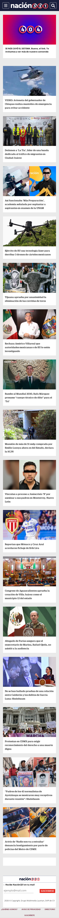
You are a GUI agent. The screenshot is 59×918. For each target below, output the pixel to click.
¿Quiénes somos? (9, 909)
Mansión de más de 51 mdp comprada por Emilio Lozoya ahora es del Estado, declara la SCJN (29, 448)
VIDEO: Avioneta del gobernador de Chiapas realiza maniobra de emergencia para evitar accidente (28, 104)
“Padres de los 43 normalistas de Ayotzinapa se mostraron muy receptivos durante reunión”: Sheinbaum (28, 795)
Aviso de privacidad (31, 909)
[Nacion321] (29, 5)
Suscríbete (29, 915)
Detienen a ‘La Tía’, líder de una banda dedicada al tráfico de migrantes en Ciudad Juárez (27, 154)
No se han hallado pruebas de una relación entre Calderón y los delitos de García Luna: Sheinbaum (29, 695)
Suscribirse (47, 891)
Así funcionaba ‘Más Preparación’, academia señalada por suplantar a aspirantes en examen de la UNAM (25, 204)
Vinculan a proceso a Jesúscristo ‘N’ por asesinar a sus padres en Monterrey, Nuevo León (29, 498)
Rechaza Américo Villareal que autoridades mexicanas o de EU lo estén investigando (27, 347)
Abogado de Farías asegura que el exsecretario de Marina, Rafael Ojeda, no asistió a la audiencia (28, 645)
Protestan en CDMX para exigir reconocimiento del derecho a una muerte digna (29, 745)
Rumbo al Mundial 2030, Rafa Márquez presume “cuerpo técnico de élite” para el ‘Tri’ (28, 397)
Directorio (50, 909)
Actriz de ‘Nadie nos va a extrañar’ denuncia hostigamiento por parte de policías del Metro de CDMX (26, 845)
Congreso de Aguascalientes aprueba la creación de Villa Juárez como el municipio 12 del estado (27, 594)
